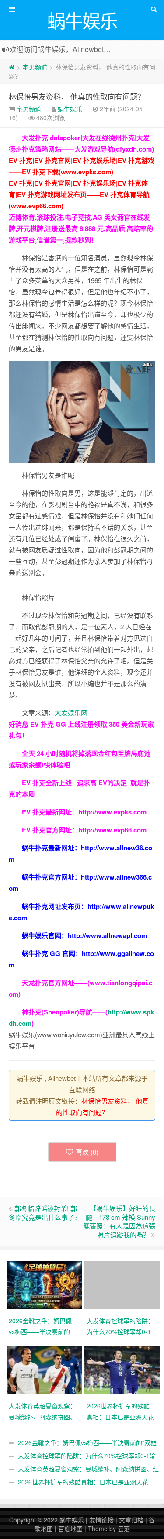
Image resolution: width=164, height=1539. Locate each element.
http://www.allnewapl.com (107, 935)
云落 (124, 1528)
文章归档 (131, 1519)
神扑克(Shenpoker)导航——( (65, 1012)
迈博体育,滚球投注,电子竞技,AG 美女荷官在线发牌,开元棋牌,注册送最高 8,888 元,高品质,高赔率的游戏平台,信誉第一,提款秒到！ (81, 228)
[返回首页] (11, 66)
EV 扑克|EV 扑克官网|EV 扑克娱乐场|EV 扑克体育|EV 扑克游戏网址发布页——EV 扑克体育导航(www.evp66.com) (79, 194)
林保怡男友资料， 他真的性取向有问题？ (77, 96)
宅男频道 (35, 66)
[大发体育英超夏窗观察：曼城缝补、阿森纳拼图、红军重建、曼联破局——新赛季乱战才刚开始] (45, 1368)
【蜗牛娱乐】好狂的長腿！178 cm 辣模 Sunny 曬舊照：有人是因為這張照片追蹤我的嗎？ (119, 1221)
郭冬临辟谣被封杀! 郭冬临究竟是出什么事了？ (45, 1213)
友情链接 (101, 1519)
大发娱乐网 (71, 712)
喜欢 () (87, 1151)
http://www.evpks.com (112, 812)
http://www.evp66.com (112, 830)
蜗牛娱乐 (70, 108)
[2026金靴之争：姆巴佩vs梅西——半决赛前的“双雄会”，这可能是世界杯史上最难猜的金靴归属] (45, 1283)
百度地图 (70, 1528)
